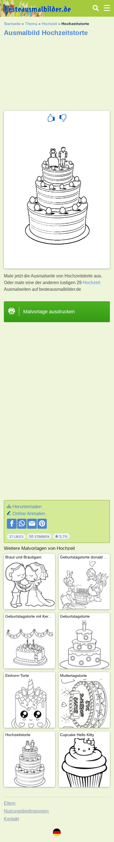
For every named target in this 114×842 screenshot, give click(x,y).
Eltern (9, 803)
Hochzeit (49, 23)
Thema (31, 23)
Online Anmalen (28, 513)
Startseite (12, 23)
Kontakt (11, 818)
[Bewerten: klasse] (51, 118)
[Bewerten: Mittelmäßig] (63, 118)
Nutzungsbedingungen (26, 811)
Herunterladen (27, 506)
